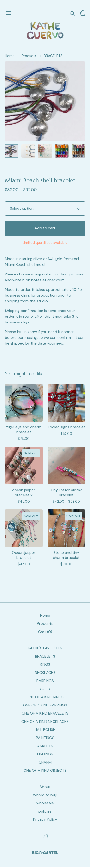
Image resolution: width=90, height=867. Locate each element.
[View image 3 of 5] (45, 151)
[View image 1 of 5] (11, 151)
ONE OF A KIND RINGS (45, 697)
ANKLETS (45, 745)
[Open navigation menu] (8, 13)
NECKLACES (45, 672)
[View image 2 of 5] (28, 151)
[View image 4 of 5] (61, 151)
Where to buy (45, 794)
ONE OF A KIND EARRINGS (45, 705)
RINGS (45, 664)
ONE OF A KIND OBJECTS (45, 770)
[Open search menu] (72, 13)
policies (45, 811)
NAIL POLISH (45, 729)
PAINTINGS (45, 737)
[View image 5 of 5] (78, 151)
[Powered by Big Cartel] (45, 852)
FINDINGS (45, 754)
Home (10, 56)
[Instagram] (45, 836)
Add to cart (45, 228)
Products (29, 56)
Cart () (45, 631)
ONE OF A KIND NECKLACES (45, 721)
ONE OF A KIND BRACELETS (45, 713)
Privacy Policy (45, 819)
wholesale (45, 803)
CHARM (45, 762)
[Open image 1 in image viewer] (45, 101)
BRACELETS (53, 56)
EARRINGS (45, 680)
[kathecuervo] (45, 30)
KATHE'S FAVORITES (45, 648)
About (45, 786)
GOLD (45, 688)
